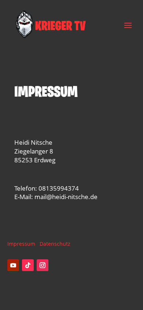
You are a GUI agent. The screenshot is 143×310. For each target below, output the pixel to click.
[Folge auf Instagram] (42, 265)
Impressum (21, 243)
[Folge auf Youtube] (13, 265)
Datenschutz (55, 243)
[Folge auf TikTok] (28, 265)
